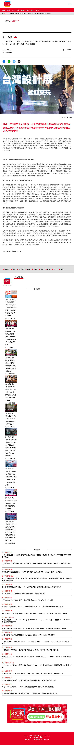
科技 (32, 10)
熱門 (8, 10)
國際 (27, 10)
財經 (17, 10)
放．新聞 (12, 21)
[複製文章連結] (19, 61)
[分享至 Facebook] (4, 61)
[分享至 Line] (9, 61)
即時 (3, 10)
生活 (37, 10)
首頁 (6, 21)
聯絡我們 (46, 740)
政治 (13, 10)
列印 (70, 117)
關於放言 (28, 740)
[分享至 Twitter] (14, 61)
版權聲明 (37, 740)
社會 (22, 10)
